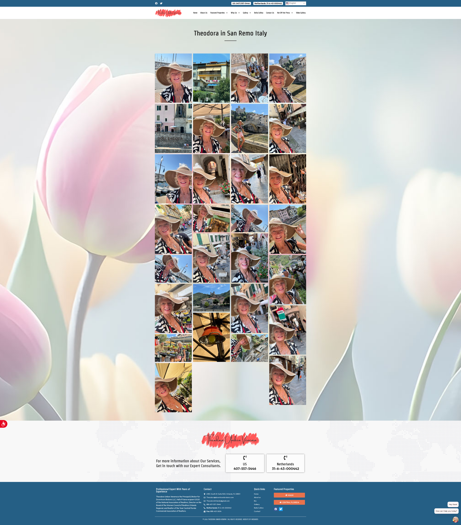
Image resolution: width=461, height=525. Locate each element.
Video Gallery (301, 13)
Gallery (245, 13)
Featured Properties (217, 13)
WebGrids (254, 519)
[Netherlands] (285, 457)
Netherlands (285, 464)
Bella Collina (258, 13)
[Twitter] (161, 3)
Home (195, 13)
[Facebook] (156, 3)
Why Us (234, 13)
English (292, 3)
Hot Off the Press (283, 13)
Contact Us (270, 13)
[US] (245, 457)
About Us (203, 13)
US (245, 464)
